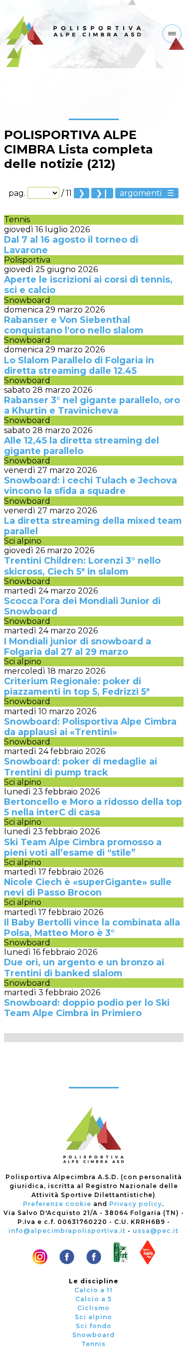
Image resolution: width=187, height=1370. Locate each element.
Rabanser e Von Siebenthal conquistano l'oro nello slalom (73, 324)
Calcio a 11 (93, 1290)
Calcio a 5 (93, 1299)
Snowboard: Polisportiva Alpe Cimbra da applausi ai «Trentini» (90, 726)
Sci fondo (94, 1326)
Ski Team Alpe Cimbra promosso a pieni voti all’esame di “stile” (83, 847)
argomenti (141, 193)
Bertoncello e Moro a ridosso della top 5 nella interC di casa (93, 806)
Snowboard (27, 300)
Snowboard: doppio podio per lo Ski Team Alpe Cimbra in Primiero (87, 1007)
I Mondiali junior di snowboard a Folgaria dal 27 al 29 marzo (77, 646)
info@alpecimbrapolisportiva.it (67, 1230)
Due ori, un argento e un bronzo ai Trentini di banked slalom (84, 967)
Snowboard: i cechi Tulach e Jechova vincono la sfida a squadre (90, 485)
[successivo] (81, 193)
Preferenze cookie (57, 1204)
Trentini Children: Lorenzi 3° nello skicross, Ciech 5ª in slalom (82, 565)
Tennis (17, 219)
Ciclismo (93, 1308)
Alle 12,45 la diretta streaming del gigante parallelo (81, 445)
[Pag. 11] (102, 193)
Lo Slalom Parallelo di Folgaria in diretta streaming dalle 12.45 (79, 365)
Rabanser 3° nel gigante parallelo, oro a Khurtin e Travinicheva (92, 405)
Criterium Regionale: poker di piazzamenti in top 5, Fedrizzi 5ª (77, 686)
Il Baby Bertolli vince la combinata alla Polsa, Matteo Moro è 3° (92, 927)
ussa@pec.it (156, 1230)
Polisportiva (27, 260)
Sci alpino (22, 541)
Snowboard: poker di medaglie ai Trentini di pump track (80, 766)
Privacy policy (135, 1204)
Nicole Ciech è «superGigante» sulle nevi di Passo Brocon (88, 887)
